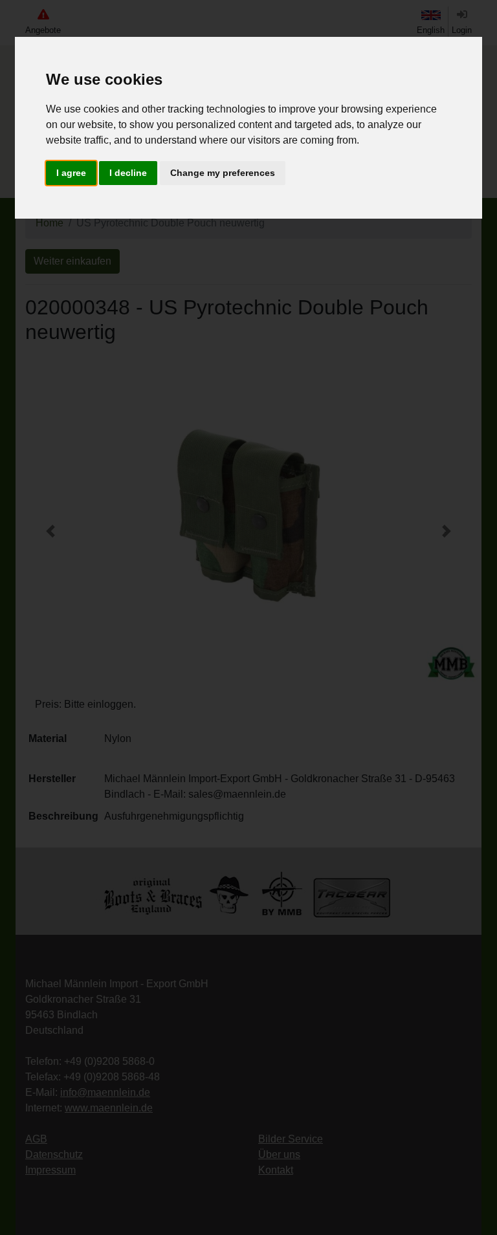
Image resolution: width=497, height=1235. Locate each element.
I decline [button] (128, 173)
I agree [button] (71, 173)
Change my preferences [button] (222, 173)
